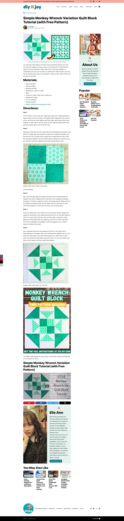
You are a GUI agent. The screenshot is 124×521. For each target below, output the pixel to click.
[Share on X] (1, 262)
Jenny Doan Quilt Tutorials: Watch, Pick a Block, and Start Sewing (40, 484)
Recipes (70, 6)
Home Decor (64, 6)
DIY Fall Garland (93, 119)
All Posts (30, 12)
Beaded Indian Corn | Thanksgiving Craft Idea (96, 104)
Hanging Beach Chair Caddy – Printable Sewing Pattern (65, 483)
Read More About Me (56, 461)
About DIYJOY (52, 508)
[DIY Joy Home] (32, 6)
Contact (81, 508)
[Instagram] (90, 1)
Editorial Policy (67, 508)
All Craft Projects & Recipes (41, 508)
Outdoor (81, 6)
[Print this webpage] (1, 264)
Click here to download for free (40, 104)
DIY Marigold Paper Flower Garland (84, 104)
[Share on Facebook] (1, 256)
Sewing (76, 6)
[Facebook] (93, 1)
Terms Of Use (59, 508)
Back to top (95, 518)
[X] (96, 1)
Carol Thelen (43, 67)
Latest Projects (89, 6)
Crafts (58, 6)
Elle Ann (32, 26)
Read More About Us (90, 83)
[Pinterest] (99, 1)
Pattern (28, 104)
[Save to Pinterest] (1, 259)
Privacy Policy (75, 508)
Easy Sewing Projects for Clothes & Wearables (28, 482)
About (95, 6)
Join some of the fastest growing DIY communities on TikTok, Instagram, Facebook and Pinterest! (48, 1)
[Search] (99, 6)
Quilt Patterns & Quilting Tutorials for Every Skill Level (84, 123)
